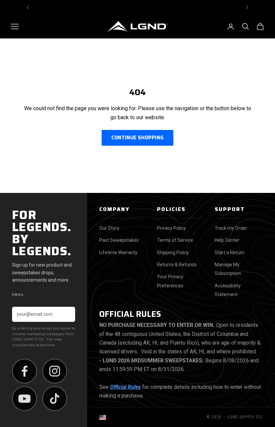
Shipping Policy (173, 252)
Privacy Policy (171, 228)
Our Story (109, 228)
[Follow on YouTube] (24, 398)
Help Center (227, 240)
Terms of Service (175, 240)
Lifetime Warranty (118, 252)
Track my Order (231, 228)
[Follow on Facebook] (24, 371)
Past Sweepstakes (119, 240)
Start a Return (229, 252)
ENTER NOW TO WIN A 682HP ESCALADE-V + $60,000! (137, 7)
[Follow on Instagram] (54, 371)
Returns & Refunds (177, 264)
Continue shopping (137, 138)
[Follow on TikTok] (54, 398)
